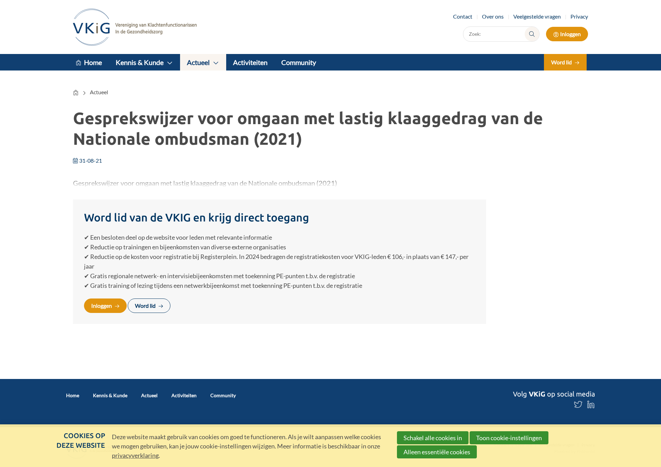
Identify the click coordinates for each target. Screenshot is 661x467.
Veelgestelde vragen (537, 16)
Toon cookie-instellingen (509, 438)
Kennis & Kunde (140, 62)
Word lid (561, 62)
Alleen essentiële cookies (436, 452)
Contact (462, 16)
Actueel (198, 62)
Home (93, 62)
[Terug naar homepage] (135, 27)
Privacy (579, 16)
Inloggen (570, 34)
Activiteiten (250, 62)
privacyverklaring (135, 455)
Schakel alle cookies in (432, 438)
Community (298, 62)
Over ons (493, 16)
